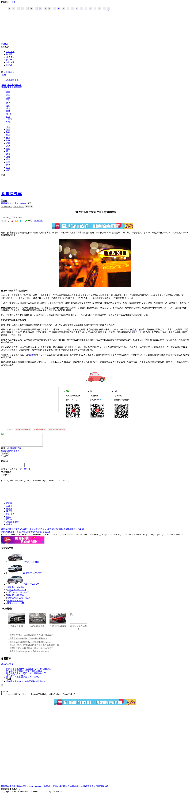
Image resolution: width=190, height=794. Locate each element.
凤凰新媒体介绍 (8, 786)
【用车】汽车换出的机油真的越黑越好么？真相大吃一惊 (33, 645)
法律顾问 (83, 786)
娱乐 (8, 135)
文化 (8, 157)
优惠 (8, 108)
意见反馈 (91, 786)
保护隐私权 (64, 786)
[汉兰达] (15, 562)
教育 (8, 154)
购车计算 (10, 60)
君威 (7, 529)
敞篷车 (9, 524)
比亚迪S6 (16, 532)
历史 (8, 159)
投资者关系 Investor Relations (28, 786)
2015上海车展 (12, 80)
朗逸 (9, 603)
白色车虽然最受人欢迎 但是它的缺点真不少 (26, 673)
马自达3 (4, 532)
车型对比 (10, 62)
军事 (8, 162)
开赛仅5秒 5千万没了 (15, 675)
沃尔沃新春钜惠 (37, 626)
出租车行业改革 (39, 430)
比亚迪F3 (75, 529)
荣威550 (46, 532)
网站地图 (18, 87)
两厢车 (9, 508)
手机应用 (10, 51)
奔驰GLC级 (12, 598)
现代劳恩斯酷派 (28, 532)
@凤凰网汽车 (15, 448)
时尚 (8, 140)
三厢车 (9, 506)
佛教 (8, 170)
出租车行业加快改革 (23, 430)
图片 (8, 103)
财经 (8, 132)
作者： (4, 448)
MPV (8, 516)
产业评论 (22, 203)
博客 (8, 165)
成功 (75, 347)
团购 (8, 111)
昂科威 (10, 590)
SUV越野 (10, 514)
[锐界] (15, 584)
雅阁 (3, 529)
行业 (8, 122)
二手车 (9, 119)
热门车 (9, 503)
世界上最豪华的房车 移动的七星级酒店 (24, 671)
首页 (8, 127)
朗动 (10, 532)
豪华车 (9, 511)
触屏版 (9, 54)
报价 (8, 106)
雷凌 (134, 329)
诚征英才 (55, 786)
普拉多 (62, 529)
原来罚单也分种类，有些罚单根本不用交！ (25, 681)
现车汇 (9, 114)
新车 (8, 92)
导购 (8, 97)
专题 (4, 84)
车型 (8, 100)
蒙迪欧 (12, 529)
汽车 (8, 143)
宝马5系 (51, 529)
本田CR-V (27, 573)
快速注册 (9, 87)
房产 (8, 146)
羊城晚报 (38, 220)
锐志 (57, 529)
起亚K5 (37, 529)
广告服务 (46, 786)
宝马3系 (19, 529)
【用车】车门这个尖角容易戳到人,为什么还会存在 (30, 635)
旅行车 (9, 519)
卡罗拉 (68, 529)
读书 (8, 151)
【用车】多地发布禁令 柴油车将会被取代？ (27, 638)
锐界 (25, 584)
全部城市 (108, 9)
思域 (31, 529)
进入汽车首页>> (8, 664)
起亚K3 (26, 529)
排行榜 (9, 65)
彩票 (8, 167)
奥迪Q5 (10, 600)
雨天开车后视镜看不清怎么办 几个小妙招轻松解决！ (30, 669)
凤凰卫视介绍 (102, 786)
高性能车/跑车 (12, 522)
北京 (13, 2)
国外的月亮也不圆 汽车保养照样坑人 (23, 677)
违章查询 (10, 57)
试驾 (8, 95)
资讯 (8, 129)
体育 (8, 138)
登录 (3, 87)
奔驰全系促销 (16, 626)
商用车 (18, 84)
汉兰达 (26, 562)
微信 (12, 72)
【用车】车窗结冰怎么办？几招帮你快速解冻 (28, 651)
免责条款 (74, 786)
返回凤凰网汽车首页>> (11, 451)
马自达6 (44, 529)
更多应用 (5, 44)
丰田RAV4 (12, 592)
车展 (4, 75)
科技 (8, 148)
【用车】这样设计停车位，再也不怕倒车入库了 (29, 642)
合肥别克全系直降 (58, 626)
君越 (82, 529)
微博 (8, 72)
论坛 (8, 116)
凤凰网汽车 (11, 193)
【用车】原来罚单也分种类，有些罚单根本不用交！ (31, 648)
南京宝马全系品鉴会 (78, 627)
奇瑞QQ (39, 532)
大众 (32, 355)
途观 (9, 587)
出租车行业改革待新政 (57, 430)
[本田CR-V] (15, 573)
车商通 (10, 84)
